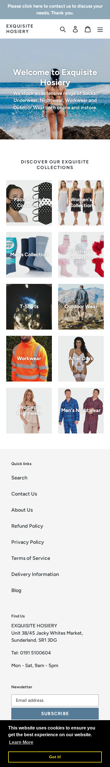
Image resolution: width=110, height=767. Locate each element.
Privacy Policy (27, 542)
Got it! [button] (55, 757)
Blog (16, 590)
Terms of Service (30, 558)
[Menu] (100, 29)
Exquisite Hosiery (19, 28)
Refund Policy (27, 526)
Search (19, 478)
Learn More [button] (21, 742)
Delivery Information (35, 574)
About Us (22, 510)
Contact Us (24, 494)
